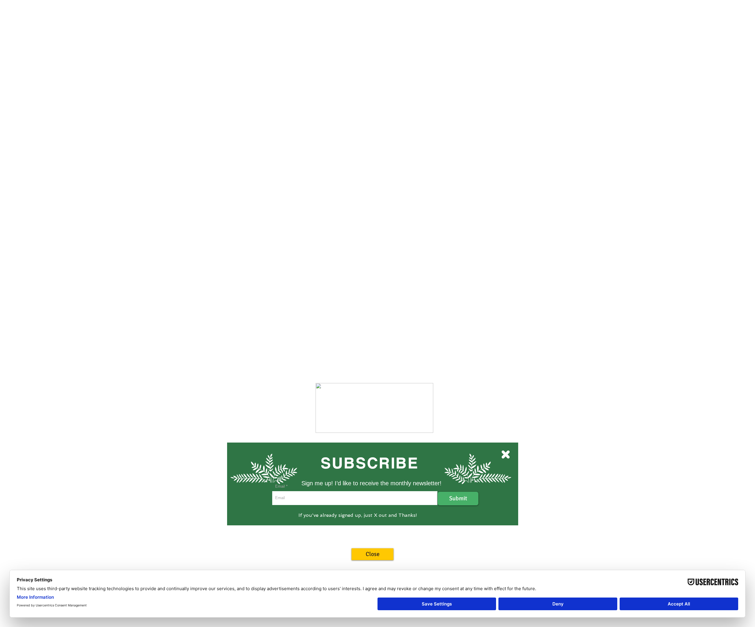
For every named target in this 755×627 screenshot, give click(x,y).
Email (280, 486)
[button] (372, 554)
